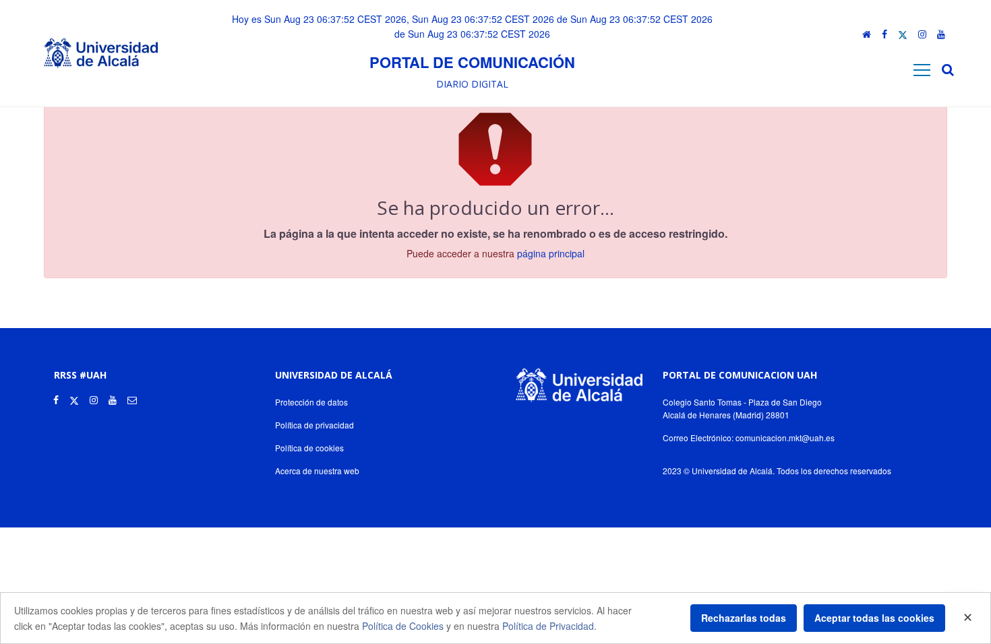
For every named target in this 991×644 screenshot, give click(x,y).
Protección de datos (311, 402)
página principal (550, 253)
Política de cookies (309, 447)
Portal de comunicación (472, 62)
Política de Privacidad (548, 626)
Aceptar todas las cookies (874, 617)
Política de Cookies (403, 626)
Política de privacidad (314, 424)
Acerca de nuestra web (317, 470)
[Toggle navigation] (921, 69)
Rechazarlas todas (743, 617)
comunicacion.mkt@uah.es (785, 437)
